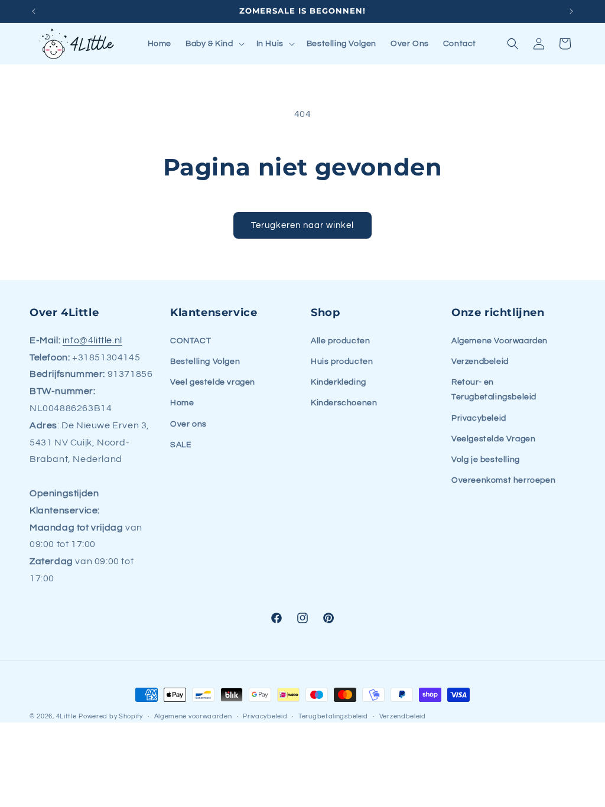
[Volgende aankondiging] (571, 11)
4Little (66, 716)
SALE (180, 445)
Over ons (188, 424)
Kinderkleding (338, 382)
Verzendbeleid (480, 361)
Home (182, 403)
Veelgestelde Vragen (493, 439)
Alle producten (340, 341)
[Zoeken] (513, 44)
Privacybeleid (478, 418)
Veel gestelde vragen (212, 382)
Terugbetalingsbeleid (333, 716)
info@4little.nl (92, 340)
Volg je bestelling (485, 459)
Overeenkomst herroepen (503, 480)
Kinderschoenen (344, 403)
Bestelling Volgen (205, 361)
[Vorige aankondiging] (34, 11)
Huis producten (342, 361)
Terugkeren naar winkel (302, 225)
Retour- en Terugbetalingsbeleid (493, 389)
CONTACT (190, 341)
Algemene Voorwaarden (499, 341)
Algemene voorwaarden (193, 716)
